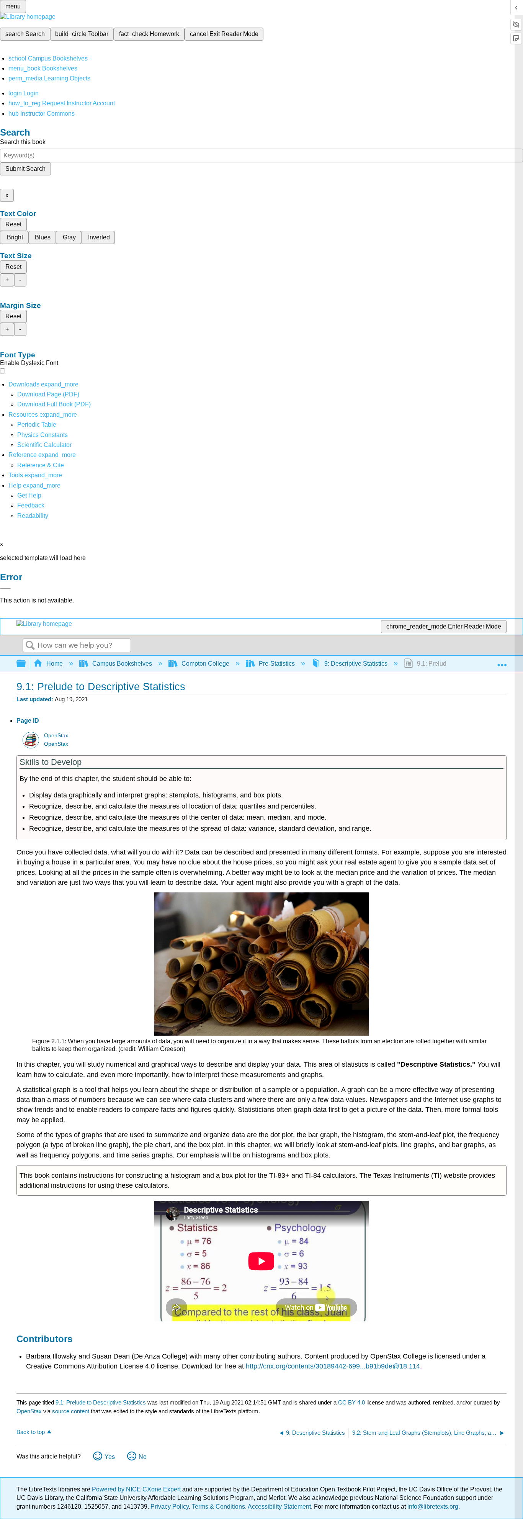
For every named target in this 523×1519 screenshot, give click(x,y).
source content (70, 1411)
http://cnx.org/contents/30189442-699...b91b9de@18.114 (333, 1366)
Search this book (23, 142)
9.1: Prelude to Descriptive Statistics (101, 1402)
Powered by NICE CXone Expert (137, 1489)
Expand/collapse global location (502, 661)
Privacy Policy (169, 1506)
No (143, 1457)
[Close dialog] (5, 588)
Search (30, 645)
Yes (110, 1457)
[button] (30, 505)
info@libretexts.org (432, 1506)
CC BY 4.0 (351, 1402)
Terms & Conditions (218, 1506)
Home (54, 663)
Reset (13, 224)
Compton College (205, 663)
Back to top (30, 1432)
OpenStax (56, 735)
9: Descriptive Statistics (356, 663)
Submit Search (25, 168)
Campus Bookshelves (122, 663)
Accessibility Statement (279, 1506)
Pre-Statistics (276, 663)
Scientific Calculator (44, 445)
